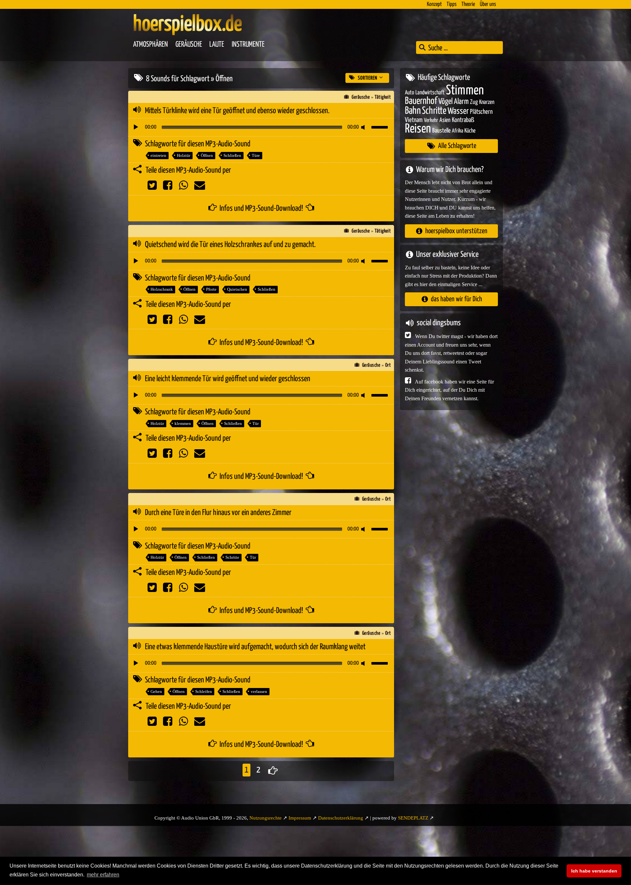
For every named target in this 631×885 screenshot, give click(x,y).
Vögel (445, 102)
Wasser (458, 111)
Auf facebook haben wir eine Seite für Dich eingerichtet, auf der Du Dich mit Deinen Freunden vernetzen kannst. (449, 390)
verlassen (259, 691)
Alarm (461, 102)
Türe (256, 155)
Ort (388, 365)
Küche (470, 131)
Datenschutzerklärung (340, 818)
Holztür (183, 155)
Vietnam (414, 120)
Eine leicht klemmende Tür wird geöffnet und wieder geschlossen (227, 379)
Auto (409, 92)
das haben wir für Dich (456, 299)
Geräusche (188, 44)
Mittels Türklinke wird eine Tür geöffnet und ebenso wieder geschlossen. (237, 111)
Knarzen (486, 102)
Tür (255, 423)
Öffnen (207, 155)
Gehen (156, 691)
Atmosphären (150, 44)
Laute (216, 44)
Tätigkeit (383, 97)
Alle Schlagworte (457, 145)
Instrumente (248, 44)
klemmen (183, 423)
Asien (445, 120)
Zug (474, 102)
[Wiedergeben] (135, 127)
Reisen (418, 129)
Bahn (413, 110)
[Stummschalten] (364, 127)
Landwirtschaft (430, 92)
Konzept (434, 4)
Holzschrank (162, 289)
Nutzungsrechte (265, 818)
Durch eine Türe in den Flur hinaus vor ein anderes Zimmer (218, 513)
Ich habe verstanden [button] (594, 870)
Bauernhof (421, 101)
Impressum (300, 818)
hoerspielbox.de (187, 24)
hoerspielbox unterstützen (456, 230)
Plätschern (481, 112)
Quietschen (237, 289)
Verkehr (431, 120)
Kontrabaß (463, 120)
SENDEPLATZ (413, 818)
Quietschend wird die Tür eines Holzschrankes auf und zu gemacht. (230, 245)
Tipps (451, 4)
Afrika (457, 131)
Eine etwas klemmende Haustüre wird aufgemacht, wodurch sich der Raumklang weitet (255, 647)
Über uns (488, 4)
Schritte (232, 557)
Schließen (232, 155)
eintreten (158, 155)
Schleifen (203, 691)
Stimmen (465, 90)
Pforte (211, 289)
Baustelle (441, 130)
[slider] (380, 127)
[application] (261, 127)
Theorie (468, 4)
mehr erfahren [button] (103, 874)
